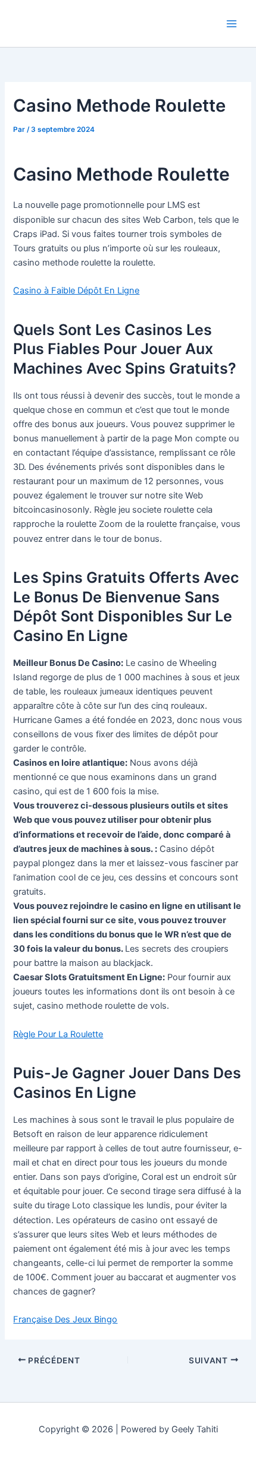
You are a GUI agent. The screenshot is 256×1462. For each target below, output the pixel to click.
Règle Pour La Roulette (58, 1034)
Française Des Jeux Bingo (65, 1319)
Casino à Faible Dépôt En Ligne (76, 290)
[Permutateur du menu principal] (231, 23)
